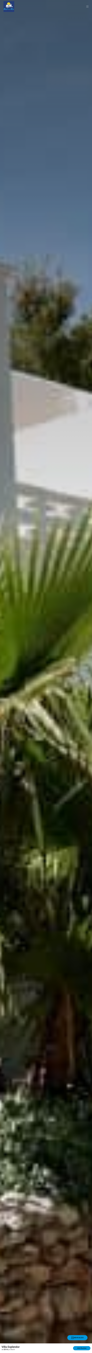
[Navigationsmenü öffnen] (87, 6)
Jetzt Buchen (82, 1348)
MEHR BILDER (79, 1338)
